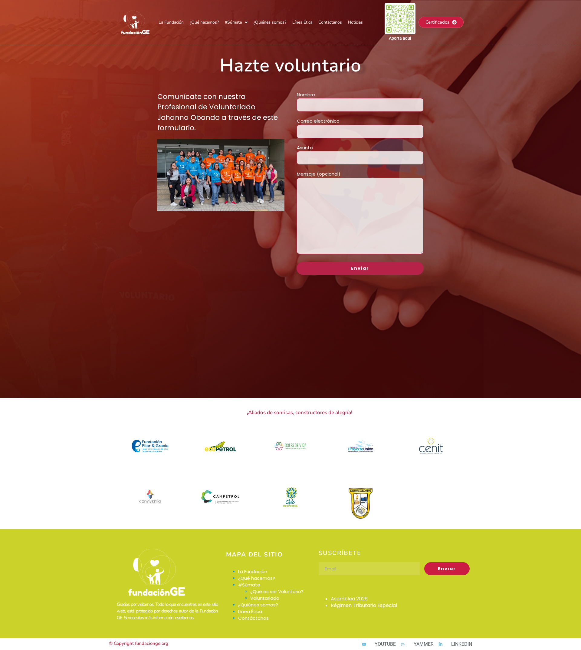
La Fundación (171, 22)
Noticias (355, 22)
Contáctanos (330, 22)
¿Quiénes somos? (270, 22)
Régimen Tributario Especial (364, 605)
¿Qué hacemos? (204, 22)
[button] (236, 22)
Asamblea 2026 (349, 598)
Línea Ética (302, 22)
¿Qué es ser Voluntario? (277, 591)
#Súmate (233, 22)
